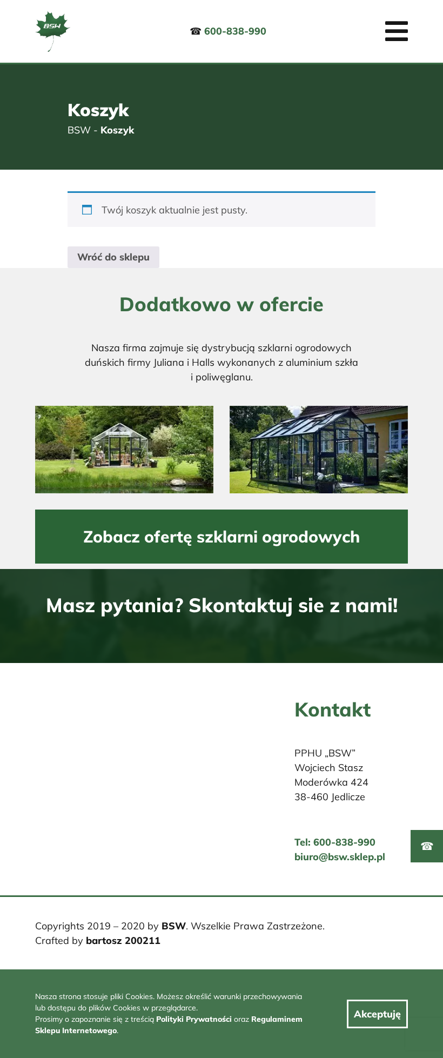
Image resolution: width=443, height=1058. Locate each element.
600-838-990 (235, 31)
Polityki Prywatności (194, 1019)
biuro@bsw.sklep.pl (339, 857)
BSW (79, 130)
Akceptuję (377, 1014)
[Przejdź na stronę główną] (52, 31)
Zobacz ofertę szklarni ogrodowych (221, 536)
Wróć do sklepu (113, 257)
